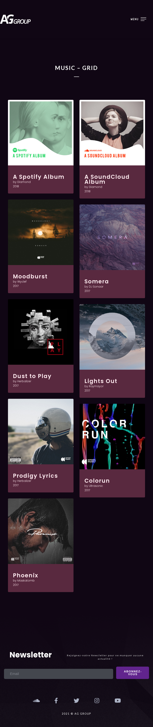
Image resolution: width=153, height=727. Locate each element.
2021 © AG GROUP (76, 713)
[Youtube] (117, 700)
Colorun (97, 480)
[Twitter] (76, 700)
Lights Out (100, 381)
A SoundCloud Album (107, 179)
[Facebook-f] (56, 700)
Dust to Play (32, 376)
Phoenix (25, 575)
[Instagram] (97, 700)
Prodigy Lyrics (35, 475)
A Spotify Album (39, 176)
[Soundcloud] (35, 700)
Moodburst (30, 276)
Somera (96, 281)
